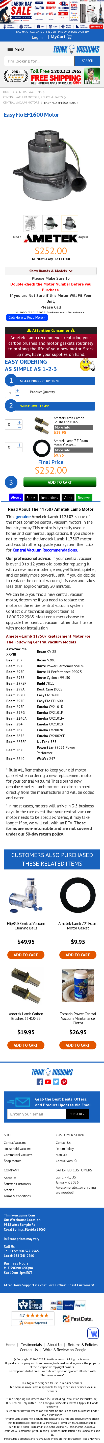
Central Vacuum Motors (21, 102)
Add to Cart (26, 954)
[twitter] (56, 1082)
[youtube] (48, 1082)
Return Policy (65, 1149)
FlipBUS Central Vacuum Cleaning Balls (26, 925)
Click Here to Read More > (27, 317)
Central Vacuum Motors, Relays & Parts (33, 97)
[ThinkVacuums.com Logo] (76, 49)
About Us (10, 1178)
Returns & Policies (83, 1345)
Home (7, 92)
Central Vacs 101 (66, 1161)
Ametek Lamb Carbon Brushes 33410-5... (69, 420)
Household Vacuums (17, 1149)
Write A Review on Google (64, 1350)
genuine (23, 516)
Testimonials (31, 1345)
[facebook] (40, 1082)
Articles (9, 1190)
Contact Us (63, 1143)
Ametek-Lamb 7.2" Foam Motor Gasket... (71, 443)
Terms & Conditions (17, 1196)
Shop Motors (12, 1161)
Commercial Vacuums (18, 1155)
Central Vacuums (29, 92)
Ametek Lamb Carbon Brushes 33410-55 (26, 1016)
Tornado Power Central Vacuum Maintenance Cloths (78, 1018)
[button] (31, 223)
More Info (62, 427)
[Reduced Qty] (17, 395)
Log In (37, 37)
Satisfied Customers (17, 1184)
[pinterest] (64, 1082)
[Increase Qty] (17, 390)
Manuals (61, 1155)
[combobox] (39, 61)
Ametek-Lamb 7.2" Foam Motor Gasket (77, 925)
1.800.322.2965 (66, 71)
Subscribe (78, 1114)
